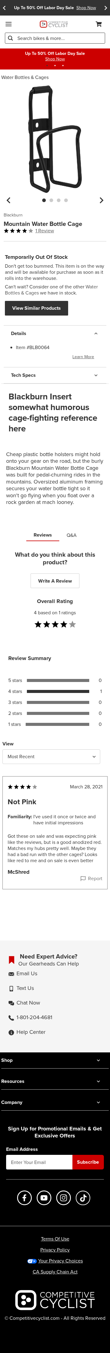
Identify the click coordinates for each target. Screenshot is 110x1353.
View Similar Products (36, 308)
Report (95, 879)
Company (11, 1102)
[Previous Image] (8, 200)
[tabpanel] (55, 732)
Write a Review (55, 580)
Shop (7, 1060)
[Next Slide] (105, 8)
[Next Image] (101, 200)
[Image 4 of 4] (66, 200)
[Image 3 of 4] (58, 200)
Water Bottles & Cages (25, 77)
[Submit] (10, 38)
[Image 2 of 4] (51, 200)
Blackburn (13, 215)
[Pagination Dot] (47, 65)
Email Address (22, 1149)
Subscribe (88, 1162)
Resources (12, 1081)
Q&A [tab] (72, 535)
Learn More (83, 357)
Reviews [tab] (43, 534)
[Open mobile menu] (8, 24)
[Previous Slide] (4, 8)
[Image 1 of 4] (44, 200)
